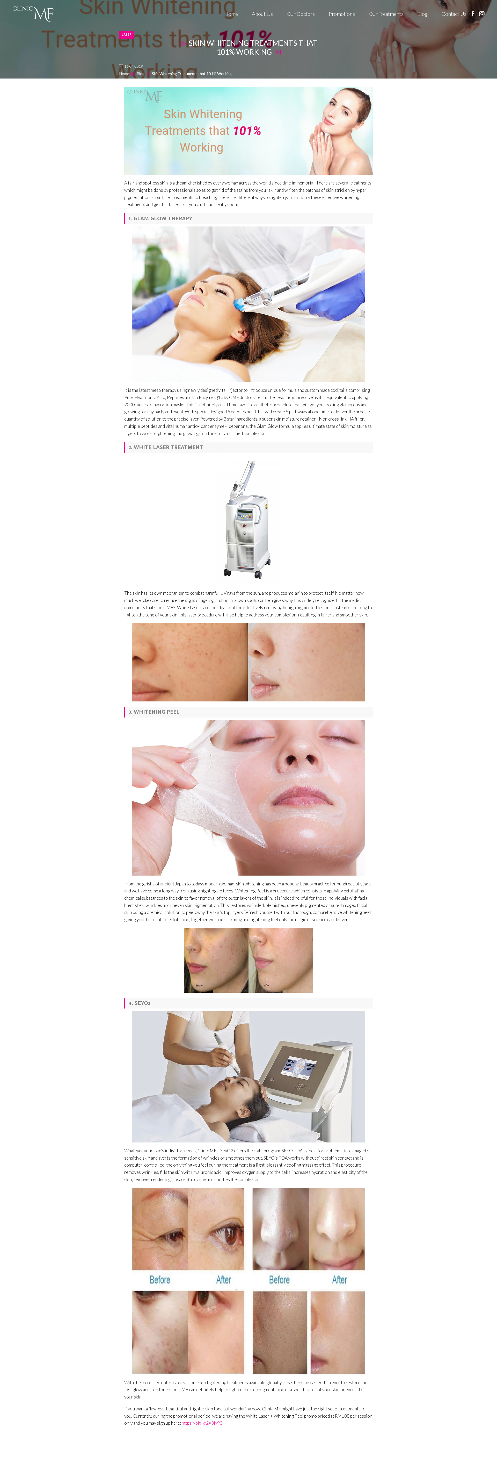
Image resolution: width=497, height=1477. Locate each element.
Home (231, 14)
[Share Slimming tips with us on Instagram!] (482, 14)
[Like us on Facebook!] (473, 14)
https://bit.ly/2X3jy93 (202, 1423)
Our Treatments (386, 14)
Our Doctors (301, 14)
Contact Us (454, 14)
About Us (262, 14)
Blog (423, 14)
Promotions (342, 14)
